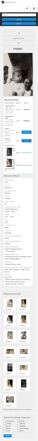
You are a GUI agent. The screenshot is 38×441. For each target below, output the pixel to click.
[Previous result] (19, 33)
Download (26, 132)
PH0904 (22, 309)
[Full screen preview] (18, 74)
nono (8, 431)
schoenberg (23, 428)
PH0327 (8, 357)
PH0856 (22, 389)
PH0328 (8, 373)
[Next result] (19, 43)
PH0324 (22, 357)
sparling (22, 426)
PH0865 (8, 325)
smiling (8, 423)
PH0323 (22, 373)
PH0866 (22, 341)
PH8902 (8, 405)
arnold (21, 421)
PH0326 (22, 325)
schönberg (10, 421)
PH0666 (8, 309)
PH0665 (8, 341)
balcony (22, 423)
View (26, 141)
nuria (21, 431)
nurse (8, 426)
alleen (8, 428)
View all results (18, 38)
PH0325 (8, 389)
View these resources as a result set (17, 409)
